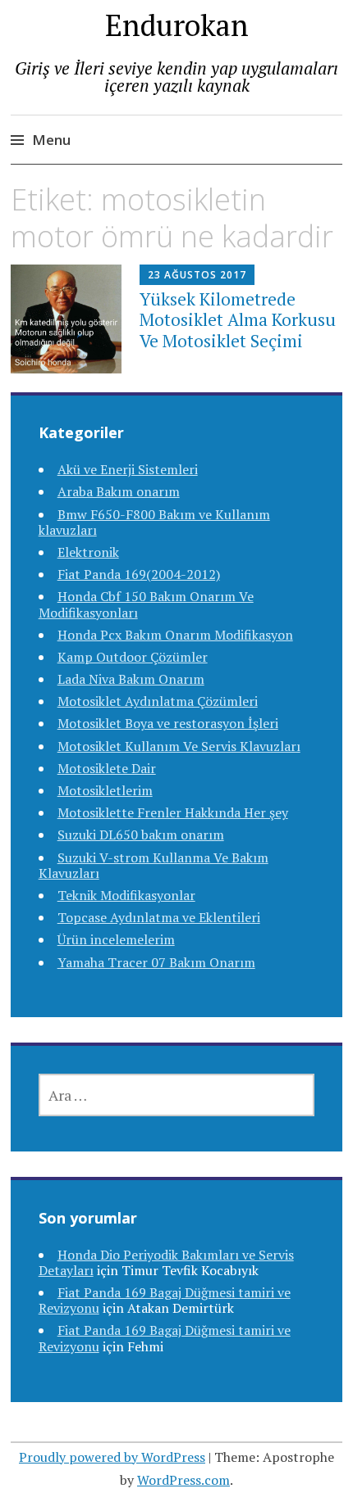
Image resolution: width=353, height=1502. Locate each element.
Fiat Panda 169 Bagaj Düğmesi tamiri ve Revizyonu (165, 1338)
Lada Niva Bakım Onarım (130, 679)
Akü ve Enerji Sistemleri (127, 469)
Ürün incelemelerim (116, 939)
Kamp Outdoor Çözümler (132, 657)
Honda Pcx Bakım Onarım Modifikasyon (175, 635)
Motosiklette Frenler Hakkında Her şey (172, 812)
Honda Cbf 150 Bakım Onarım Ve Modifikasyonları (146, 604)
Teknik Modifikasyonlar (126, 895)
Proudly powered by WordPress (112, 1457)
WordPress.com (183, 1480)
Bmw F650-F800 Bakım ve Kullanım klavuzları (154, 522)
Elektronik (88, 552)
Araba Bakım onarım (118, 491)
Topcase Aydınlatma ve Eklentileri (158, 917)
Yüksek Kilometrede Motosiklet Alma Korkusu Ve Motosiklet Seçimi (238, 319)
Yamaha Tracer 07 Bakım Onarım (156, 962)
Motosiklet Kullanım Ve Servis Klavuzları (178, 746)
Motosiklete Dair (106, 768)
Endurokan (177, 25)
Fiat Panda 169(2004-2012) (138, 574)
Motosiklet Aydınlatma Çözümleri (157, 701)
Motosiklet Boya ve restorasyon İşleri (167, 723)
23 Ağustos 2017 (197, 275)
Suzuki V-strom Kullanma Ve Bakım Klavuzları (153, 865)
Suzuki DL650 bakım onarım (140, 835)
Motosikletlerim (105, 790)
